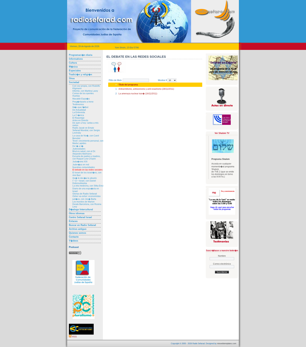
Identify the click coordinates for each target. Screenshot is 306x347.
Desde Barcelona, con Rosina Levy (86, 205)
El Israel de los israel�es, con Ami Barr (86, 174)
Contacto (74, 236)
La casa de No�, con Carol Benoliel (85, 137)
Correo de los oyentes (83, 93)
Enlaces (73, 221)
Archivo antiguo (77, 229)
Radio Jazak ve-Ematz (83, 128)
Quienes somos (77, 233)
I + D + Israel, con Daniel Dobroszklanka (84, 182)
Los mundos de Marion (83, 201)
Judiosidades (78, 149)
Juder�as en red (80, 164)
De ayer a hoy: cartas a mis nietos (85, 124)
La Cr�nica (78, 115)
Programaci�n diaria (80, 55)
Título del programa (128, 84)
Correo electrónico (222, 264)
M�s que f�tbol (80, 107)
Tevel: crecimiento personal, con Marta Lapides (87, 142)
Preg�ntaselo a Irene (83, 102)
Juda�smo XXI (79, 161)
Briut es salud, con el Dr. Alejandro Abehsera (84, 152)
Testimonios (78, 104)
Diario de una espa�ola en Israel (85, 190)
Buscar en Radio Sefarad (82, 225)
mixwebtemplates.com (226, 343)
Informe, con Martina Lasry (85, 91)
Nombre (222, 256)
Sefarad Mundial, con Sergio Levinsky (86, 131)
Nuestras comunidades (83, 167)
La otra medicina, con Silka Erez (87, 186)
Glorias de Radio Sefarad (84, 194)
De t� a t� (77, 146)
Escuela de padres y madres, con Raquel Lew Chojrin (86, 157)
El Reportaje (78, 118)
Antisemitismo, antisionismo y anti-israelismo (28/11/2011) (146, 89)
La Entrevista (78, 112)
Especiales (75, 70)
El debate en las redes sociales (87, 170)
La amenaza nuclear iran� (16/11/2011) (137, 93)
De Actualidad (79, 110)
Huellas (76, 96)
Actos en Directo (80, 120)
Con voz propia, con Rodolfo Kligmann (86, 87)
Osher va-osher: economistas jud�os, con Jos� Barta (86, 197)
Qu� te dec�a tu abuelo (84, 178)
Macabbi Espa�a (81, 98)
